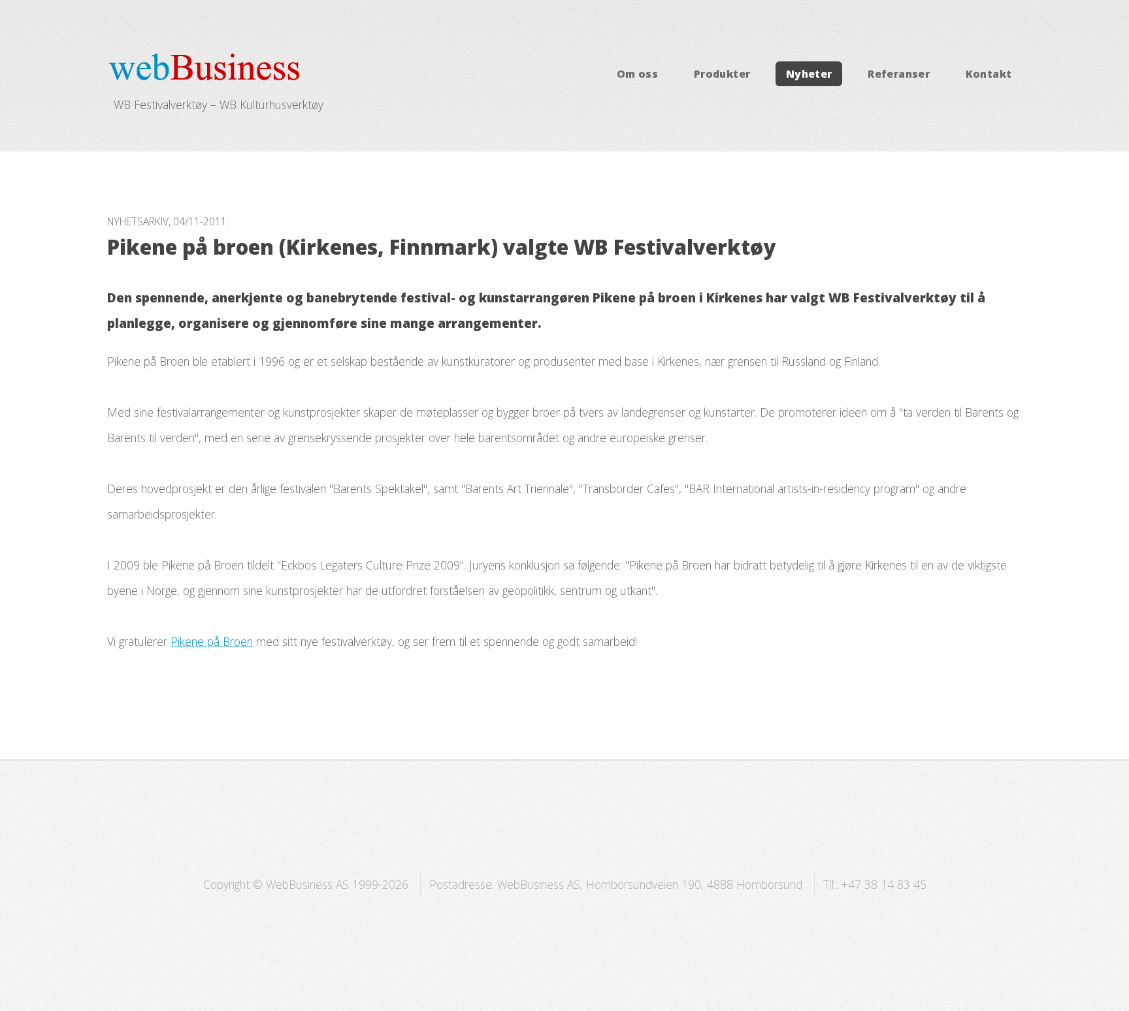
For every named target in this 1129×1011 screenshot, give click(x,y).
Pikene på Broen (212, 641)
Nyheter (809, 74)
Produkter (722, 74)
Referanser (899, 74)
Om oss (637, 74)
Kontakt (989, 74)
